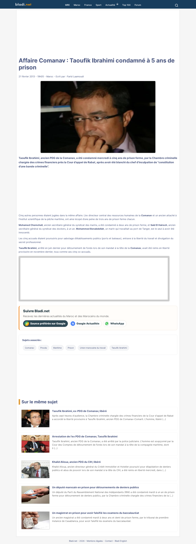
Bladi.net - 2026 (77, 541)
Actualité (110, 5)
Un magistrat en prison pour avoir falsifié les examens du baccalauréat (95, 512)
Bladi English (121, 541)
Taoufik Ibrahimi (28, 248)
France (88, 5)
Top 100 (126, 5)
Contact (109, 541)
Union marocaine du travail (92, 348)
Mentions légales (95, 541)
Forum (138, 5)
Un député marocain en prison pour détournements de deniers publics (95, 487)
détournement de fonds (79, 248)
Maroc (77, 5)
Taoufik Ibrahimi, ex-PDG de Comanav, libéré (79, 411)
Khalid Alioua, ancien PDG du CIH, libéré (76, 461)
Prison (71, 348)
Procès (43, 348)
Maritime (57, 348)
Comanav (146, 215)
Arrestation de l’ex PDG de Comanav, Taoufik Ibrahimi (85, 436)
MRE (67, 5)
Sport (98, 5)
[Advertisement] (98, 33)
